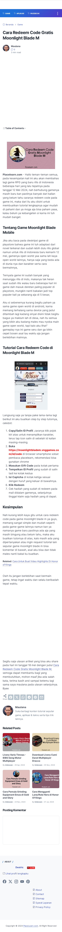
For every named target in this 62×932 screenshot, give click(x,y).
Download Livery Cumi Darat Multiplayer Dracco (44, 757)
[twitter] (17, 697)
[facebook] (10, 697)
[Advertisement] (31, 90)
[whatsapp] (23, 697)
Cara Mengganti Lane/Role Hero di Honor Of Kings (45, 794)
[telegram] (29, 697)
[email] (41, 697)
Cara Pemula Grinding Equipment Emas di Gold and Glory (16, 794)
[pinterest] (35, 697)
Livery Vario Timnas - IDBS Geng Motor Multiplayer (14, 757)
